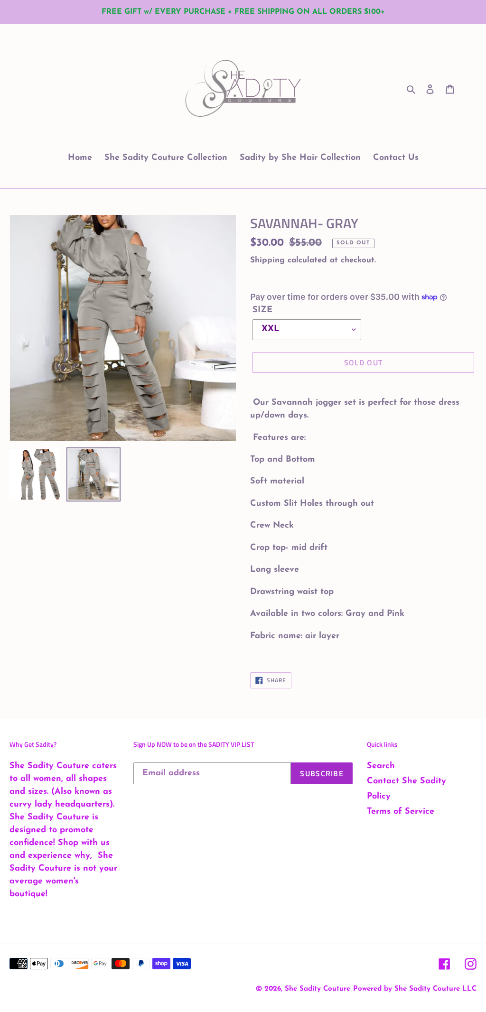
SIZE (262, 310)
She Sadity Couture (317, 989)
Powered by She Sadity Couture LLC (415, 989)
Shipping (267, 260)
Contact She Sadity (406, 781)
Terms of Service (400, 812)
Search (381, 766)
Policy (379, 796)
